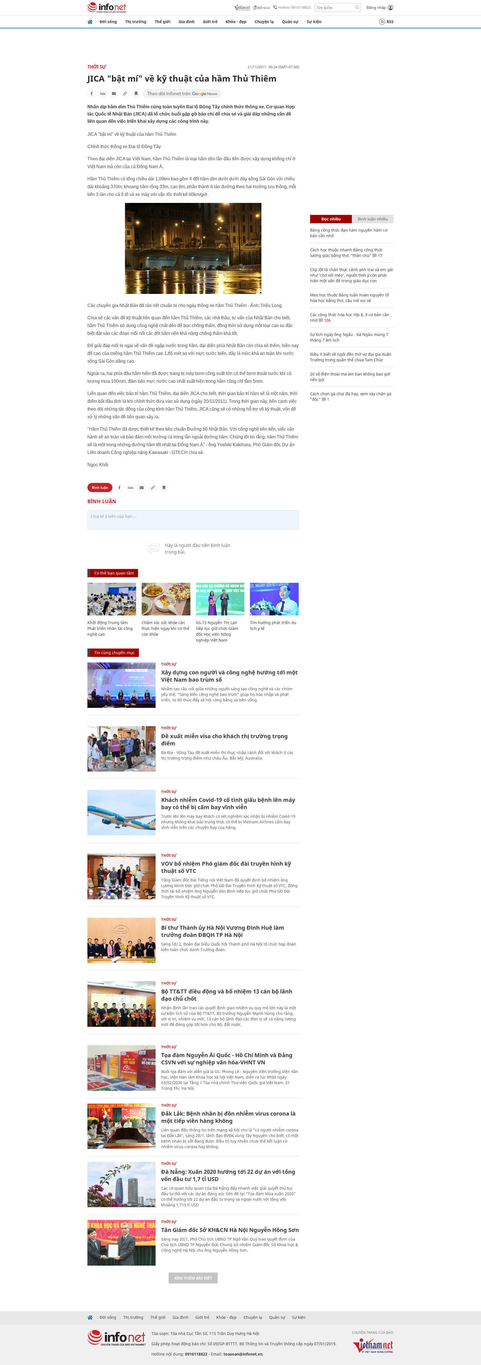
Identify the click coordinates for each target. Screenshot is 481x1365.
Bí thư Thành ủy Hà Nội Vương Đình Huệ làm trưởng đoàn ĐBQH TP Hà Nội (222, 931)
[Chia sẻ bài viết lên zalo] (103, 93)
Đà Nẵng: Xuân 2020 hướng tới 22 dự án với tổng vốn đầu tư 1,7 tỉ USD (228, 1175)
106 (327, 320)
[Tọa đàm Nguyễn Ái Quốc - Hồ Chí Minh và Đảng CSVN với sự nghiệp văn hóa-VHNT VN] (121, 1068)
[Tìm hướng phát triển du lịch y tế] (274, 599)
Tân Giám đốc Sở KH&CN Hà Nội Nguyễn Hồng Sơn (230, 1230)
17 (379, 255)
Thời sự (96, 67)
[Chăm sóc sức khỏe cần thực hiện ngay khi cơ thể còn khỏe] (166, 599)
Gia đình (187, 21)
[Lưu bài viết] (136, 93)
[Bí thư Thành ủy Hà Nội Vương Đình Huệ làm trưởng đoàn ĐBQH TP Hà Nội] (121, 940)
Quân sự (290, 21)
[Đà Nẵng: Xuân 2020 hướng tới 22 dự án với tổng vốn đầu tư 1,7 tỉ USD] (121, 1184)
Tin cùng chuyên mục (114, 652)
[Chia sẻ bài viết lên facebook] (91, 93)
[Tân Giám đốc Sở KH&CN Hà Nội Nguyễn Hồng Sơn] (121, 1242)
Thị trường (135, 21)
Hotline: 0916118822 (294, 7)
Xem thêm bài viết (193, 1278)
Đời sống (108, 21)
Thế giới (162, 21)
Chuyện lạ (264, 21)
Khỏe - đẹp (236, 21)
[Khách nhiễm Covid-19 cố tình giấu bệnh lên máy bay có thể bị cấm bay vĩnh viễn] (121, 812)
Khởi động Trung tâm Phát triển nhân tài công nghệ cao (110, 628)
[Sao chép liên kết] (125, 93)
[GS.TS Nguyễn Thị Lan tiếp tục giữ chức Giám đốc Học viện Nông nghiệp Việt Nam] (220, 599)
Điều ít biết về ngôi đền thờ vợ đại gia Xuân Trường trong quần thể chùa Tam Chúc (350, 357)
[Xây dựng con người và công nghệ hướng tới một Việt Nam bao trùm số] (121, 685)
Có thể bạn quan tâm (114, 573)
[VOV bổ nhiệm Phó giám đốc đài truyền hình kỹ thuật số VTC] (121, 876)
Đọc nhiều (331, 219)
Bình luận (100, 487)
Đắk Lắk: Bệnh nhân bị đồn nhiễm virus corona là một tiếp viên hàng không (228, 1117)
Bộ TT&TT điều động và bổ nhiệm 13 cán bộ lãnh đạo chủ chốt (226, 995)
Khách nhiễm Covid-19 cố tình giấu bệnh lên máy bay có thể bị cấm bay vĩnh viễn (228, 803)
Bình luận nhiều (373, 219)
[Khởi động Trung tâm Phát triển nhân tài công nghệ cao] (111, 599)
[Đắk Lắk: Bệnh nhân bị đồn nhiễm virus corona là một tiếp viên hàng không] (121, 1126)
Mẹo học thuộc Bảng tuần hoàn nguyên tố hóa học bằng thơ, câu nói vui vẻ (349, 297)
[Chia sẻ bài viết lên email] (114, 93)
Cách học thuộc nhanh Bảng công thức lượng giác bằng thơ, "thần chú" (346, 252)
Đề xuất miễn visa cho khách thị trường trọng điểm (224, 739)
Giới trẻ (210, 21)
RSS (390, 21)
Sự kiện (314, 21)
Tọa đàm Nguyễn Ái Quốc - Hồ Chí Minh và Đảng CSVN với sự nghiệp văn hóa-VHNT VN (227, 1058)
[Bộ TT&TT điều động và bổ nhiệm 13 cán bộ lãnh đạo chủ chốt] (121, 1004)
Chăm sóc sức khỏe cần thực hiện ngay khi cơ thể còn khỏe (165, 628)
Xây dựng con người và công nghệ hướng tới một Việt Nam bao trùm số (229, 676)
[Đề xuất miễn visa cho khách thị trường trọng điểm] (121, 749)
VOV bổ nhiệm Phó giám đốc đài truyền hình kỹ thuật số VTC (226, 867)
